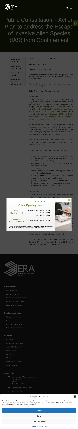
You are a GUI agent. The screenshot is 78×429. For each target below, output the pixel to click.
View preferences (39, 422)
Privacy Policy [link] (44, 426)
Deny (39, 416)
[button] (75, 397)
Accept (39, 410)
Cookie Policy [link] (35, 426)
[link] (11, 6)
